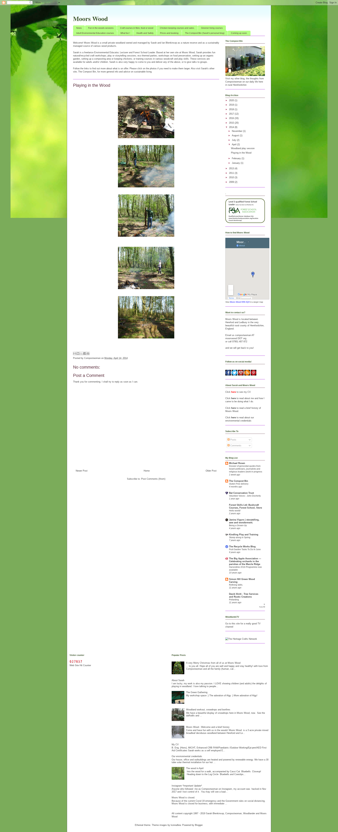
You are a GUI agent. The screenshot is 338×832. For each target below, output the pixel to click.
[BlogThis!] (78, 353)
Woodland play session (243, 148)
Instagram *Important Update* (187, 785)
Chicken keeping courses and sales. (177, 28)
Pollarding (234, 599)
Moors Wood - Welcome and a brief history (208, 727)
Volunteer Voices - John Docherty (245, 496)
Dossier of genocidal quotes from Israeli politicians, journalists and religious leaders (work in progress (245, 469)
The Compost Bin (238, 481)
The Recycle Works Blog (242, 546)
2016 (232, 118)
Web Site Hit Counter (80, 665)
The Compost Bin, (87, 71)
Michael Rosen (237, 463)
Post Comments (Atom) (153, 479)
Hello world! (234, 510)
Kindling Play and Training (243, 534)
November (237, 131)
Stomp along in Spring (239, 537)
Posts (233, 439)
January (236, 163)
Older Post (211, 470)
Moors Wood (90, 18)
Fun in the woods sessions (101, 28)
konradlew (176, 825)
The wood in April (195, 768)
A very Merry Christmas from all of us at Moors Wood (213, 663)
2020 (232, 100)
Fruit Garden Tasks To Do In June (245, 549)
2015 (232, 122)
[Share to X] (81, 353)
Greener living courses (212, 28)
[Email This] (74, 353)
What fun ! (125, 33)
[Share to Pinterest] (88, 353)
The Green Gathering (196, 692)
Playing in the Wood (241, 152)
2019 (232, 104)
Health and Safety (145, 33)
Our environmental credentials (187, 756)
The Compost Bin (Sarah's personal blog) (204, 33)
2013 (232, 168)
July (234, 140)
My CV (175, 744)
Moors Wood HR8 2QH (240, 302)
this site (236, 623)
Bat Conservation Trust (241, 493)
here (233, 398)
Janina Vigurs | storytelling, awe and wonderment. (244, 521)
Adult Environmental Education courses (95, 33)
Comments (235, 445)
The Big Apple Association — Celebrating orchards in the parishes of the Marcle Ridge (245, 561)
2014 (232, 127)
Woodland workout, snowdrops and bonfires (208, 709)
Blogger (198, 825)
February (237, 158)
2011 (232, 173)
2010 (232, 177)
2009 (232, 182)
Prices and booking (169, 33)
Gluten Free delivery (238, 484)
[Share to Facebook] (84, 353)
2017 (232, 113)
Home (147, 470)
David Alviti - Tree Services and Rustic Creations (243, 595)
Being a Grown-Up (238, 525)
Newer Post (81, 470)
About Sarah (178, 680)
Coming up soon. (239, 33)
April (234, 144)
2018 (232, 109)
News (79, 28)
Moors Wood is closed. (183, 797)
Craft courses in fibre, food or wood (136, 28)
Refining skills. (236, 585)
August (236, 135)
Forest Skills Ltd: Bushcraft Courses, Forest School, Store (245, 506)
